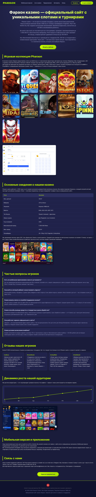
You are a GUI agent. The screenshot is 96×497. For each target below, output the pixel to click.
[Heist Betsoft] (48, 106)
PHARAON (9, 3)
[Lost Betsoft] (66, 106)
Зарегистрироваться (48, 474)
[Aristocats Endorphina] (84, 81)
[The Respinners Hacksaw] (84, 106)
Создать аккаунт (87, 3)
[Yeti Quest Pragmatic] (29, 81)
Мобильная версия (26, 3)
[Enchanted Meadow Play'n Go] (48, 81)
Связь (63, 3)
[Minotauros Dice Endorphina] (11, 81)
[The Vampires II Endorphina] (11, 131)
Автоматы (57, 3)
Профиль (75, 3)
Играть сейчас (48, 47)
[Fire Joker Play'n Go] (66, 81)
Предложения (47, 3)
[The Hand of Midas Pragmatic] (11, 106)
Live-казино (37, 3)
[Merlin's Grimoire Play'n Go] (29, 106)
